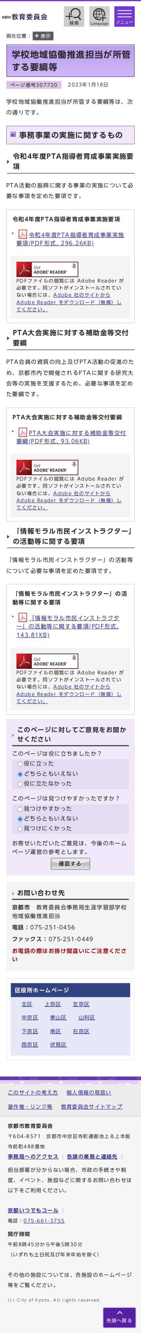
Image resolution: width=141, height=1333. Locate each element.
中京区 (30, 1017)
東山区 (58, 1017)
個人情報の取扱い (89, 1092)
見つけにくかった (48, 828)
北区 (27, 1004)
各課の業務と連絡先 (92, 1156)
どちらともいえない (51, 774)
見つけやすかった (48, 809)
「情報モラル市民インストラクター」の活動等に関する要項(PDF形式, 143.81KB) (68, 626)
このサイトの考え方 (33, 1092)
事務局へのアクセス (33, 1156)
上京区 (53, 1004)
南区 (55, 1031)
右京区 (81, 1031)
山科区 (87, 1017)
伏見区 (58, 1044)
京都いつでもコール (33, 1210)
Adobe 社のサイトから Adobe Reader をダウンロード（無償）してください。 (69, 302)
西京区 (30, 1044)
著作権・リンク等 (30, 1106)
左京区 (81, 1004)
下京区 (30, 1031)
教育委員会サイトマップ (92, 1106)
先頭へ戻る (119, 1320)
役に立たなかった (48, 783)
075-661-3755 (44, 1221)
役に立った (39, 763)
